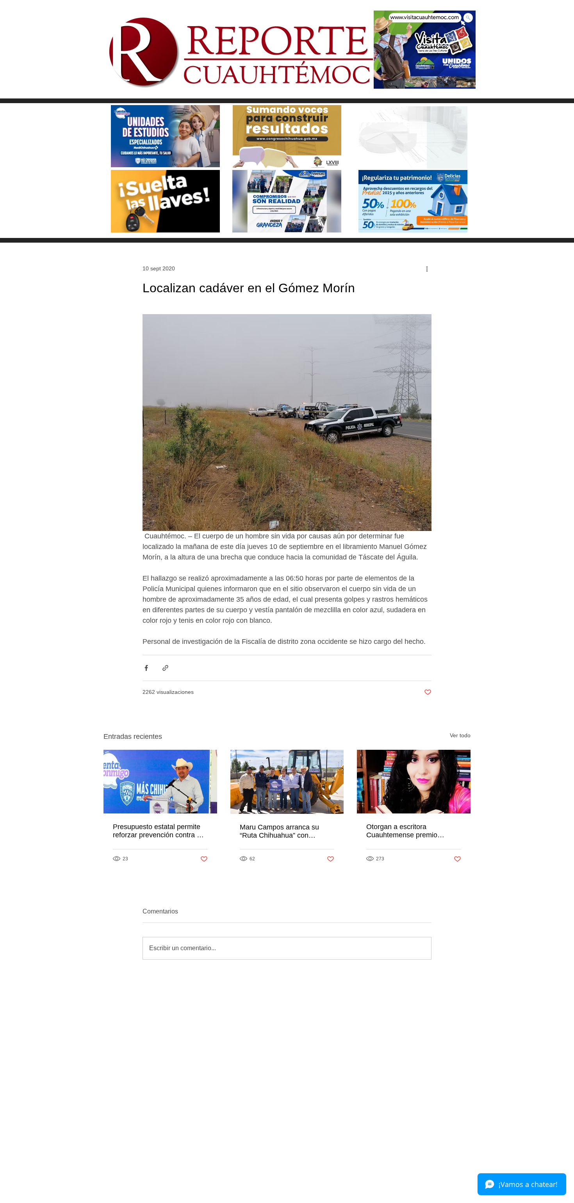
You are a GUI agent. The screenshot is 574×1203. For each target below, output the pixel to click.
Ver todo (460, 735)
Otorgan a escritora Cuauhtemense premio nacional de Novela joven (405, 831)
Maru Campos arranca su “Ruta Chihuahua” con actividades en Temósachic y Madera (284, 831)
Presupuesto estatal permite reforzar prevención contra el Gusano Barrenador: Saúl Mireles (157, 831)
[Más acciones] (426, 268)
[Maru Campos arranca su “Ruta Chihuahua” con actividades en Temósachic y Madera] (287, 782)
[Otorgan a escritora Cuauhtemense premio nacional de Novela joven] (414, 781)
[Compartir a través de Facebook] (146, 668)
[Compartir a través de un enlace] (165, 668)
